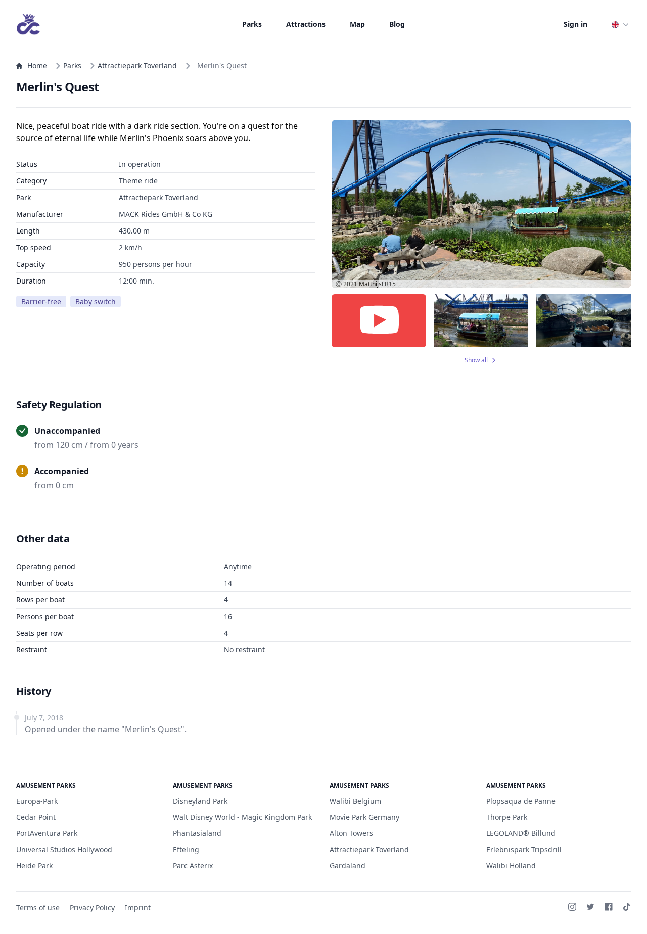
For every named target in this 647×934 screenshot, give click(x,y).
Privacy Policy (92, 907)
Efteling (186, 849)
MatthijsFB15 (377, 283)
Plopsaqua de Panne (521, 801)
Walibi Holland (511, 865)
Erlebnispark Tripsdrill (524, 849)
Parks (252, 24)
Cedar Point (36, 817)
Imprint (138, 907)
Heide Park (34, 865)
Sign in (575, 24)
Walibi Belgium (355, 801)
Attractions (306, 24)
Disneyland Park (200, 801)
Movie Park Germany (364, 817)
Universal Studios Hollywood (64, 849)
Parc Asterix (193, 865)
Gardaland (347, 865)
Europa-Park (37, 801)
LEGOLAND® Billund (521, 833)
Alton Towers (351, 833)
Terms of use (38, 907)
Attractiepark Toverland (137, 65)
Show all (476, 360)
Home (37, 65)
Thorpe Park (506, 817)
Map (357, 24)
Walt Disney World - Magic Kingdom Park (242, 817)
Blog (397, 24)
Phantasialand (197, 833)
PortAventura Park (46, 833)
